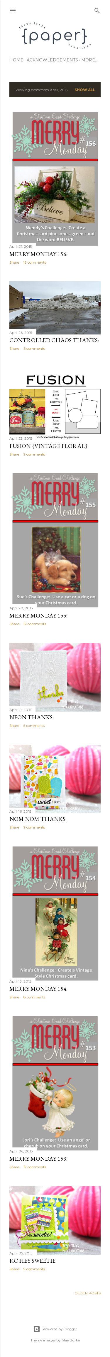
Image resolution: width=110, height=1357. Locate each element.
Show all (85, 90)
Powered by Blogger (60, 1329)
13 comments (34, 262)
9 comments (34, 454)
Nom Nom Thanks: (38, 819)
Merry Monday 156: (38, 254)
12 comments (34, 624)
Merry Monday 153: (38, 1158)
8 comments (34, 997)
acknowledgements (52, 60)
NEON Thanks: (31, 717)
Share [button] (14, 262)
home (16, 60)
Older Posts (88, 1293)
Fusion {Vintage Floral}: (49, 446)
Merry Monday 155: (38, 615)
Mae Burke (71, 1340)
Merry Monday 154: (38, 989)
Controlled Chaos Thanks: (54, 340)
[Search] (97, 9)
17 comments (34, 1167)
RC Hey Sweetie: (33, 1260)
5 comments (34, 725)
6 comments (34, 348)
